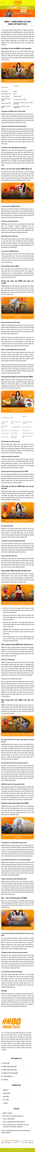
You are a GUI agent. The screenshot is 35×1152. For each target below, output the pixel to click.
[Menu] (2, 3)
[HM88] (17, 3)
